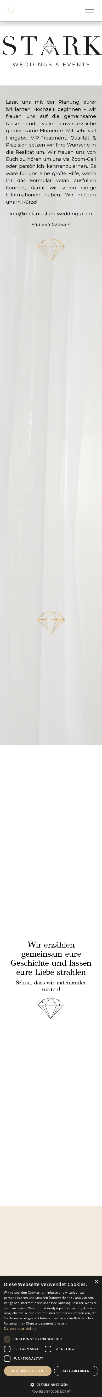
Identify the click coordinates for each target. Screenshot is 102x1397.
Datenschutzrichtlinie (20, 1328)
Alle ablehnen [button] (76, 1371)
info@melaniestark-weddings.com (51, 214)
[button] (51, 1384)
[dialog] (51, 1336)
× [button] (96, 1282)
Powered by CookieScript (51, 1391)
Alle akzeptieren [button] (27, 1371)
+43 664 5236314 (51, 224)
